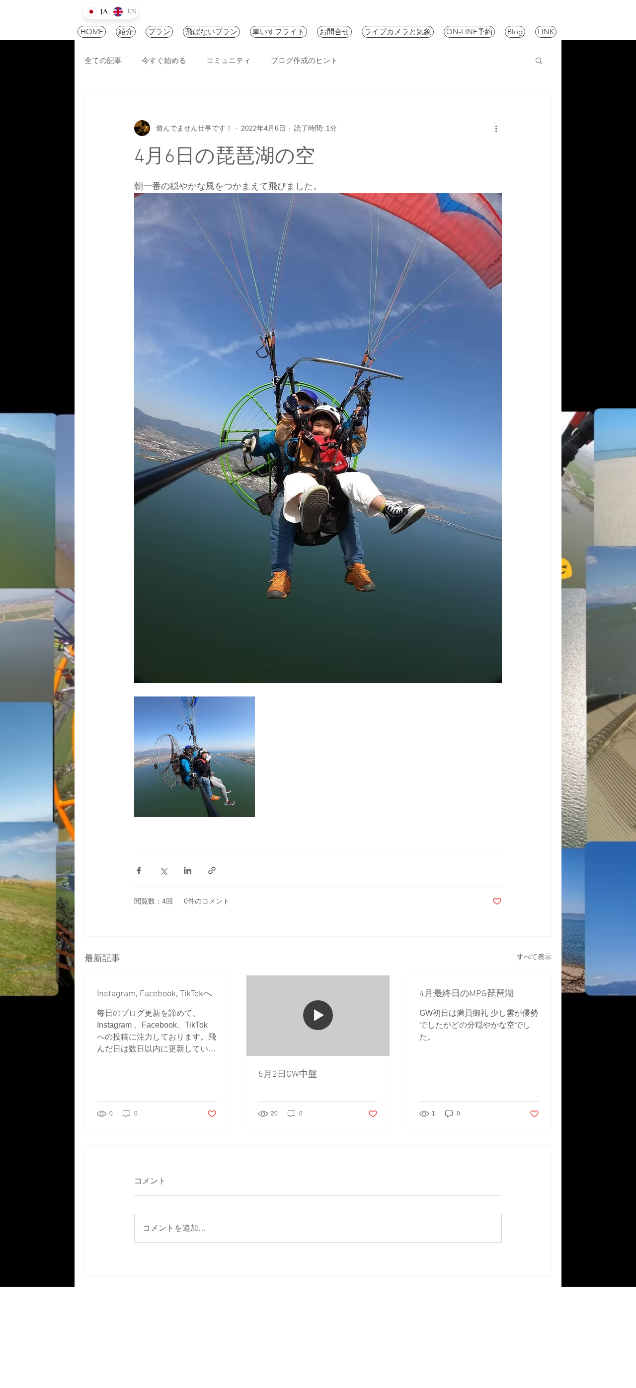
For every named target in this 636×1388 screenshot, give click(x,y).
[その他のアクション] (496, 128)
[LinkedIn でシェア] (187, 870)
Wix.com (302, 1341)
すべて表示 (534, 957)
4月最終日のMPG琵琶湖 (466, 994)
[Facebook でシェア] (139, 870)
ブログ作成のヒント (304, 60)
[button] (539, 60)
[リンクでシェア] (212, 870)
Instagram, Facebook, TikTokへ (154, 994)
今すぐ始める (164, 60)
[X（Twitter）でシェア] (163, 870)
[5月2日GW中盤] (318, 1015)
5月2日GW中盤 (287, 1074)
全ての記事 (103, 60)
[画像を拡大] (194, 756)
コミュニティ (228, 60)
